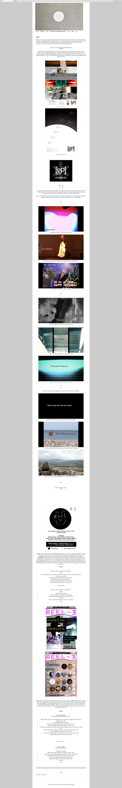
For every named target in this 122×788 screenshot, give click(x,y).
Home (37, 31)
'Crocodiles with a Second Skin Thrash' (58, 700)
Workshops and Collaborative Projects (58, 31)
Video (47, 31)
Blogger (72, 784)
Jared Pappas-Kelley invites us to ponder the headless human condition (61, 419)
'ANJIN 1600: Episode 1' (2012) (53, 755)
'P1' (54, 722)
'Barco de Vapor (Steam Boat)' (53, 724)
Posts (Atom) (43, 774)
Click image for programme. (61, 154)
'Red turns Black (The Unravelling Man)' (51, 729)
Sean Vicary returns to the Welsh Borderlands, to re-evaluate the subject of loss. (61, 476)
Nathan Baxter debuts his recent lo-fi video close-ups (61, 232)
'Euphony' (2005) (53, 734)
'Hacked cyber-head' (52, 725)
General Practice (55, 192)
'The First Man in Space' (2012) (49, 733)
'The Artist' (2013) (53, 594)
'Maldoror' (43, 719)
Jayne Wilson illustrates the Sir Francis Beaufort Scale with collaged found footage (61, 448)
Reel (69, 31)
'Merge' (47, 574)
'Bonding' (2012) (53, 582)
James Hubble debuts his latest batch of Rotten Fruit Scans (61, 324)
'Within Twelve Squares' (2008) (53, 752)
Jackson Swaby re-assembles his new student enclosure (61, 353)
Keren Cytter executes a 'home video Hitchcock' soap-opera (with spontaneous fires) (61, 260)
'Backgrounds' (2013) (53, 577)
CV (76, 31)
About (73, 31)
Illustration (42, 31)
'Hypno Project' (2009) (53, 757)
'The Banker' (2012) (54, 580)
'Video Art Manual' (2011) (54, 596)
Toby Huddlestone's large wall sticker (69, 705)
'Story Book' (52, 731)
